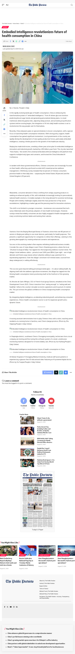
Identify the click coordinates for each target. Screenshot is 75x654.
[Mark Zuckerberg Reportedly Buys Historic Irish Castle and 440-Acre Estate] (8, 550)
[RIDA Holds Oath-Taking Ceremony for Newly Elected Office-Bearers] (27, 441)
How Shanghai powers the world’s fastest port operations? (47, 560)
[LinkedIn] (17, 607)
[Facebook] (23, 403)
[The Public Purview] (37, 5)
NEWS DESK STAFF (9, 46)
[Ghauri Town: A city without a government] (27, 420)
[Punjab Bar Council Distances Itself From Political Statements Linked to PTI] (27, 452)
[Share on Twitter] (13, 41)
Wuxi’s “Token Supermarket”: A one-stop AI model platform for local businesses (36, 647)
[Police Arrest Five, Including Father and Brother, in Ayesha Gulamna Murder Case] (27, 431)
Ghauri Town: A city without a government (44, 419)
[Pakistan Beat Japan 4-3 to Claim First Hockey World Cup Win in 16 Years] (27, 463)
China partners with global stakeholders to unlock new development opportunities (36, 643)
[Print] (22, 41)
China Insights (44, 555)
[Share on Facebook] (10, 41)
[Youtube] (51, 403)
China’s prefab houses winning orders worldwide (25, 637)
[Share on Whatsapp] (16, 41)
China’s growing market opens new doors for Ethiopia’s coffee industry (32, 640)
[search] (71, 4)
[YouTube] (11, 607)
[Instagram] (42, 403)
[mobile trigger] (3, 5)
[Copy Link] (19, 41)
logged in (14, 383)
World (5, 27)
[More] (25, 41)
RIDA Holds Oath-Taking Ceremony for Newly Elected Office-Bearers (45, 440)
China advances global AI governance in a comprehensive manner (30, 633)
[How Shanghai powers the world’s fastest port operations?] (47, 550)
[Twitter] (33, 403)
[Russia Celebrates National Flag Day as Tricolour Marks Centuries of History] (28, 550)
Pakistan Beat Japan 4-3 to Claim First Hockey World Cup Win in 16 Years (45, 462)
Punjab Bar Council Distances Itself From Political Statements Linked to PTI (44, 451)
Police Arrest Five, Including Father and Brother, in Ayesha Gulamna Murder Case (44, 429)
